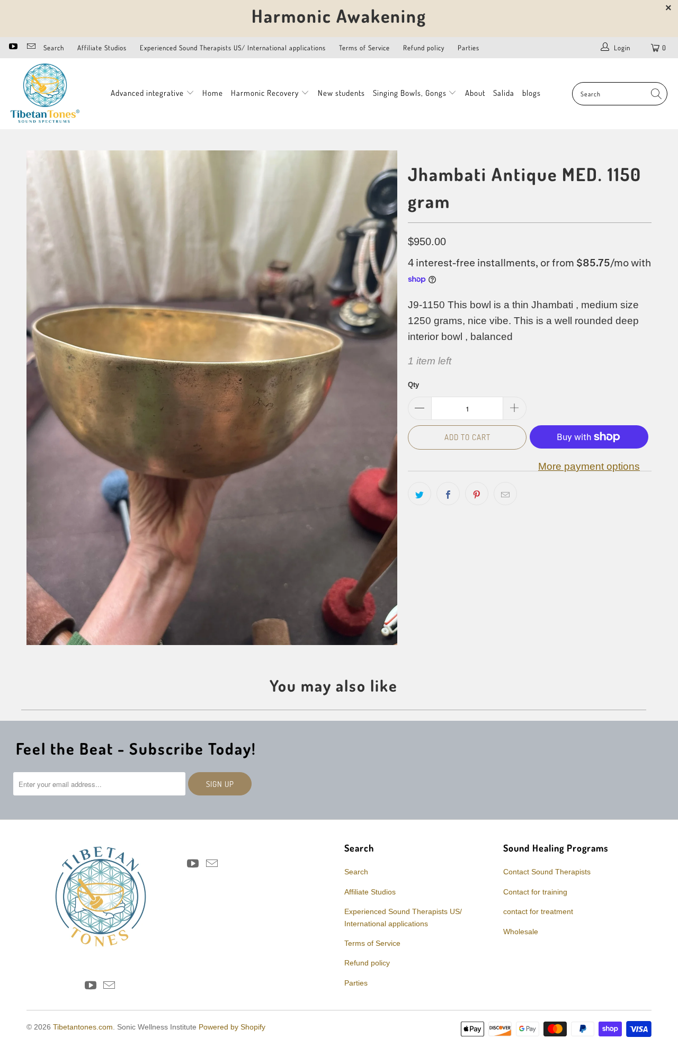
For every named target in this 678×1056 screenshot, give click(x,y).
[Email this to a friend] (505, 493)
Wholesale (520, 931)
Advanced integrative (148, 93)
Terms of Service (364, 47)
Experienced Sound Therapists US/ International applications (233, 47)
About (475, 93)
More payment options (589, 466)
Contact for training (535, 892)
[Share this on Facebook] (448, 493)
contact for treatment (538, 911)
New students (341, 93)
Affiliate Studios (102, 47)
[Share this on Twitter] (419, 493)
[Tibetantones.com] (45, 94)
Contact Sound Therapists (547, 871)
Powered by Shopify (232, 1027)
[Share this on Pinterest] (476, 493)
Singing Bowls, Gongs (411, 93)
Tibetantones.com (83, 1027)
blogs (531, 93)
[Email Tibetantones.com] (30, 47)
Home (212, 93)
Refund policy (423, 47)
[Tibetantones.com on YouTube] (12, 47)
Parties (468, 47)
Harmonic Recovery (266, 93)
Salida (503, 93)
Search (53, 47)
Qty (413, 385)
